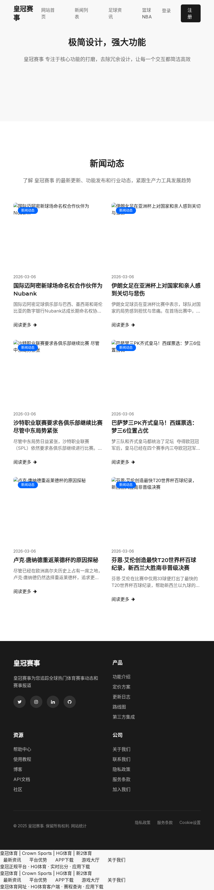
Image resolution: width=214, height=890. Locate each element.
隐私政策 (121, 769)
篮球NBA (147, 13)
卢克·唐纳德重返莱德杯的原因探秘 (55, 560)
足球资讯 (115, 13)
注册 (190, 13)
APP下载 (64, 860)
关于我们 (121, 749)
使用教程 (22, 759)
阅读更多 (22, 325)
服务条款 (121, 779)
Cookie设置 (190, 822)
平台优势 (38, 860)
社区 (17, 789)
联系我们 (121, 759)
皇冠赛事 (23, 13)
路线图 (119, 707)
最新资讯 (12, 860)
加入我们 (121, 789)
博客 (17, 769)
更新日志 (121, 697)
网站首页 (48, 13)
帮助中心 (22, 749)
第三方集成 (124, 717)
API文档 (21, 779)
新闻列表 (81, 13)
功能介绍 (121, 676)
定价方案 (121, 687)
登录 (166, 10)
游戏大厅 (90, 860)
